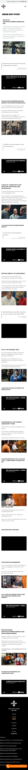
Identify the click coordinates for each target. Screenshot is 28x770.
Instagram (14, 728)
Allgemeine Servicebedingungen (8, 746)
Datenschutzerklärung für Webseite (9, 756)
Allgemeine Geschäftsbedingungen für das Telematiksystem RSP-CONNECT (11, 749)
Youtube (14, 731)
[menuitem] (21, 1)
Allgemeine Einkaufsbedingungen (8, 753)
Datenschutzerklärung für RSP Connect (10, 762)
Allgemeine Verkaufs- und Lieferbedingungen (11, 740)
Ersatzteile (13, 1)
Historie (14, 714)
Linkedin (14, 725)
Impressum (2, 737)
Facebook (14, 723)
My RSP (8, 1)
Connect (18, 1)
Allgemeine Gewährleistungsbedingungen (10, 743)
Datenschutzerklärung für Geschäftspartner (11, 759)
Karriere (14, 717)
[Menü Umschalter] (25, 6)
